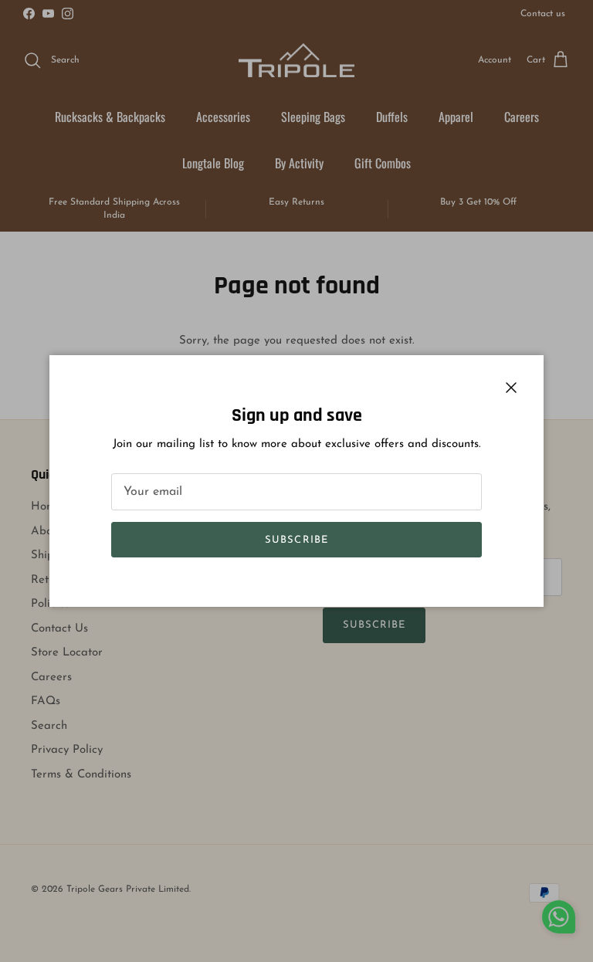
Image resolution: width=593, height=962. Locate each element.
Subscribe (296, 540)
